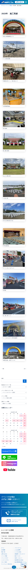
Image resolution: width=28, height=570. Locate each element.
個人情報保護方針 (18, 562)
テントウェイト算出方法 (6, 564)
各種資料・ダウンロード (20, 553)
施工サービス (17, 555)
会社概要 (3, 549)
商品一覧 (3, 551)
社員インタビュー (18, 558)
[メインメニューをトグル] (26, 2)
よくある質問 (17, 549)
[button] (24, 565)
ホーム (2, 547)
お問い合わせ (19, 2)
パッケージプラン (5, 560)
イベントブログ (4, 558)
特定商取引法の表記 (19, 560)
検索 (2, 378)
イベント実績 (4, 396)
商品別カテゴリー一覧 (6, 384)
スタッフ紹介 (4, 562)
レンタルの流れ (18, 551)
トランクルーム (18, 547)
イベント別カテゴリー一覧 (7, 390)
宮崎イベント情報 (5, 401)
